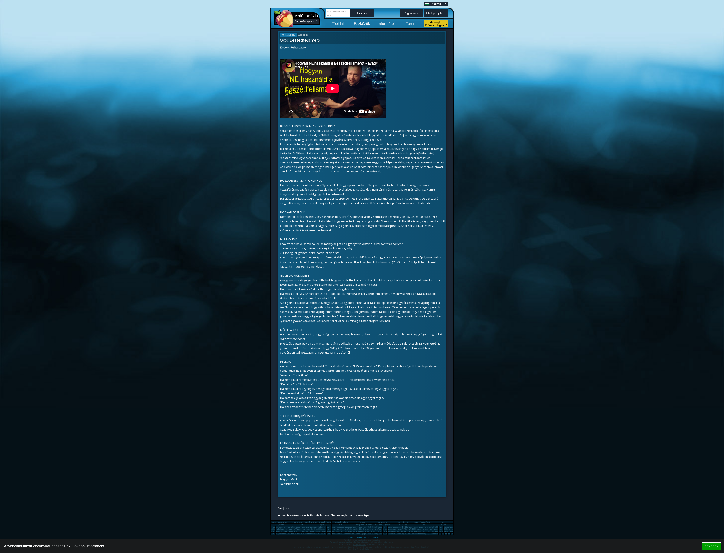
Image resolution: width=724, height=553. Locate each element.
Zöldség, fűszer (341, 522)
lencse (299, 531)
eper (329, 527)
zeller (334, 534)
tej (365, 527)
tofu (369, 534)
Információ (386, 24)
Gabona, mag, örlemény (301, 522)
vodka (288, 531)
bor (344, 529)
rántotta (345, 531)
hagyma (350, 531)
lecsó (278, 531)
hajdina (431, 531)
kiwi (364, 529)
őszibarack (448, 527)
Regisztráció (411, 13)
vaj (273, 534)
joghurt (365, 534)
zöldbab (375, 531)
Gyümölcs (382, 522)
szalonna (361, 534)
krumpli (360, 527)
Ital (423, 525)
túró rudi (330, 534)
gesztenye (432, 534)
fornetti (436, 534)
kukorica (320, 531)
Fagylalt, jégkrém (382, 525)
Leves (341, 525)
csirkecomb (275, 529)
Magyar (436, 3)
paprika (355, 529)
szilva (451, 529)
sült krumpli (352, 529)
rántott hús (382, 529)
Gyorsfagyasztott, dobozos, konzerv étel (369, 525)
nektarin (370, 529)
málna (395, 531)
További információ (88, 546)
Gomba (362, 522)
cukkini (319, 529)
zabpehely (300, 527)
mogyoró (361, 531)
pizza (380, 527)
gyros (436, 529)
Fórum (411, 24)
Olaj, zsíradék (403, 522)
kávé (431, 529)
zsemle (324, 527)
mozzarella (417, 534)
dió (410, 527)
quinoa (421, 531)
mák (298, 534)
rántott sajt (372, 531)
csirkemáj (305, 529)
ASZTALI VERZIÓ (354, 538)
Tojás (321, 525)
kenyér (294, 529)
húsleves (315, 529)
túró (451, 527)
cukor (334, 529)
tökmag (345, 534)
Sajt (301, 525)
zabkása (360, 529)
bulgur (334, 527)
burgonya (346, 527)
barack (340, 534)
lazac (308, 534)
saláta (410, 534)
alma (293, 527)
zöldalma (376, 534)
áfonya (442, 529)
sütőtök (319, 527)
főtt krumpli (402, 531)
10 (453, 534)
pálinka (355, 531)
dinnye (309, 527)
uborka (396, 527)
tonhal (421, 534)
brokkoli (436, 527)
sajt (303, 531)
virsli (421, 527)
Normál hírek (288, 35)
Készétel (403, 525)
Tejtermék (281, 525)
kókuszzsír (315, 534)
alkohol (365, 531)
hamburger (428, 531)
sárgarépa (310, 529)
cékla (405, 529)
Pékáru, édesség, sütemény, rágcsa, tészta (330, 522)
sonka (390, 534)
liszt (441, 531)
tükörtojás (448, 529)
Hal (443, 522)
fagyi (293, 531)
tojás (273, 527)
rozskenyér (285, 531)
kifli (369, 527)
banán (278, 527)
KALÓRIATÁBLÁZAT (281, 522)
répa (416, 527)
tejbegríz (330, 531)
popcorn (421, 529)
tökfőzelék (341, 531)
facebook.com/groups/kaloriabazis (302, 434)
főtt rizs (299, 529)
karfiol (278, 529)
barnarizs (442, 527)
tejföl (380, 531)
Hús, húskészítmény (423, 522)
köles (415, 529)
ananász (376, 529)
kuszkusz (376, 527)
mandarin (402, 527)
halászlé (396, 534)
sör (303, 527)
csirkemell (285, 527)
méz (426, 527)
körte (431, 527)
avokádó (340, 529)
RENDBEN (712, 546)
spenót (274, 531)
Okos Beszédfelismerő (300, 40)
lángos (385, 529)
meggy (446, 531)
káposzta (427, 534)
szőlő (390, 527)
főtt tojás (406, 527)
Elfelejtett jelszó (435, 13)
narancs (355, 527)
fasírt (293, 534)
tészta (314, 531)
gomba (289, 529)
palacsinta (392, 529)
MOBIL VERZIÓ (371, 538)
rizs (288, 527)
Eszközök (362, 24)
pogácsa (284, 534)
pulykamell (280, 534)
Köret (443, 525)
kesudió (406, 531)
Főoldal (337, 24)
